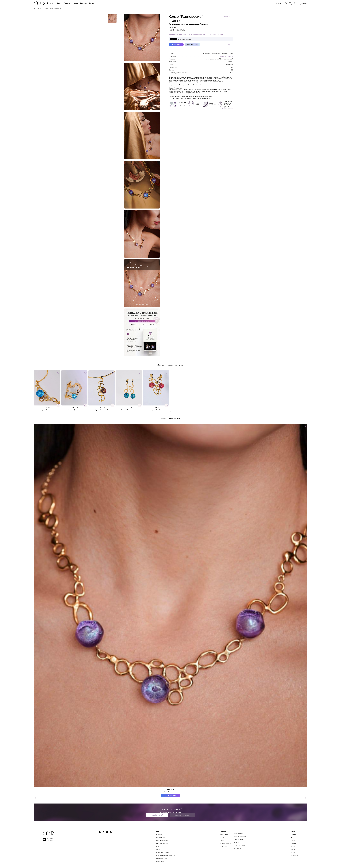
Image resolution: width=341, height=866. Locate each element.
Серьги (59, 3)
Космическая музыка (226, 843)
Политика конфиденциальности (165, 855)
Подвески (67, 3)
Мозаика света (238, 839)
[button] (305, 412)
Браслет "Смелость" (74, 410)
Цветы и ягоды (224, 834)
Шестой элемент (239, 833)
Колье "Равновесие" (170, 792)
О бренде (159, 834)
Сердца (222, 840)
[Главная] (35, 9)
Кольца (75, 3)
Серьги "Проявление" (128, 410)
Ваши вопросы (160, 837)
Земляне (236, 842)
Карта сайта (160, 861)
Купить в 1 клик (192, 44)
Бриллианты (237, 848)
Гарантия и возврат (162, 840)
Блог (157, 846)
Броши (91, 3)
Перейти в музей (157, 815)
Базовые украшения (240, 836)
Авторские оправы (226, 56)
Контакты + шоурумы (162, 852)
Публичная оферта (161, 858)
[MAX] (107, 846)
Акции (158, 849)
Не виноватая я (238, 851)
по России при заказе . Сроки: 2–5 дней (196, 35)
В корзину (172, 795)
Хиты (292, 837)
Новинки (293, 834)
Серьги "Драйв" (155, 410)
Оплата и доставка (162, 843)
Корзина (304, 3)
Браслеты (83, 3)
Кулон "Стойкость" (101, 410)
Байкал (222, 837)
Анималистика (224, 846)
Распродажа (294, 855)
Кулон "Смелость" (47, 410)
